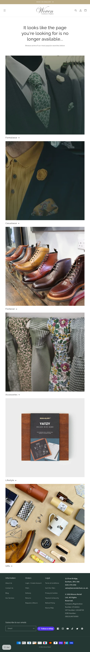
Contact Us (9, 588)
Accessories (11, 394)
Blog (7, 593)
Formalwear (11, 137)
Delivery (28, 593)
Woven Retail (47, 647)
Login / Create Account (33, 583)
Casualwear (11, 223)
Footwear (10, 309)
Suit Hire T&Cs (50, 588)
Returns (28, 598)
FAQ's (27, 588)
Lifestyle (9, 480)
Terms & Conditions (52, 583)
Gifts (7, 566)
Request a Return (31, 603)
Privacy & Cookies (51, 593)
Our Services (9, 598)
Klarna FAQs (49, 608)
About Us (8, 583)
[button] (4, 10)
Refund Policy (50, 603)
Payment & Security (52, 598)
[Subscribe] (33, 628)
